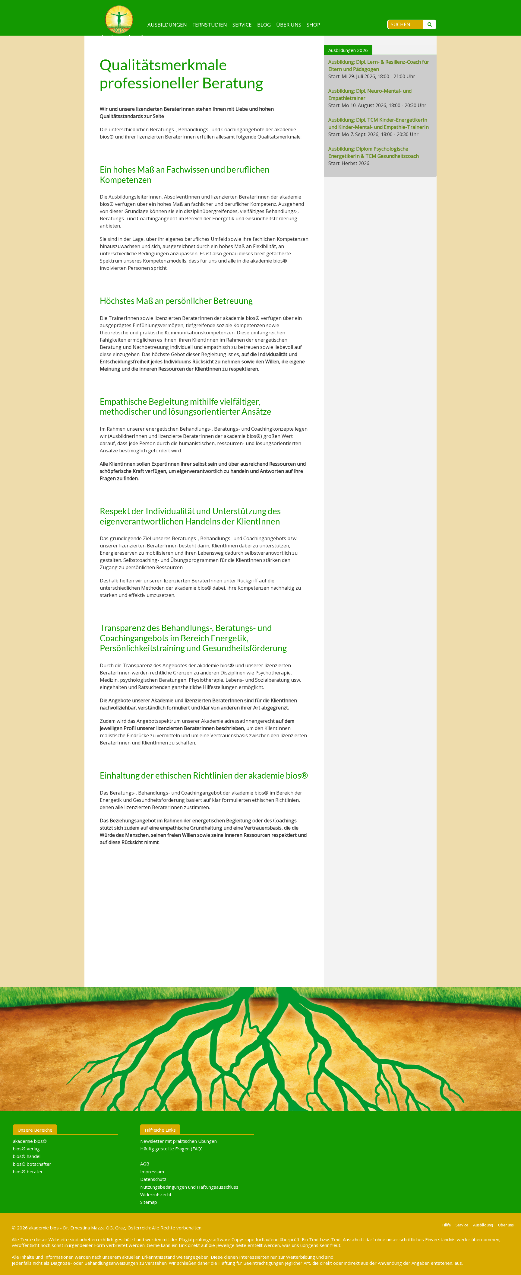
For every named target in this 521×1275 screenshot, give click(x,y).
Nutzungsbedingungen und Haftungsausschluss (189, 1187)
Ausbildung (483, 1224)
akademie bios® (30, 1141)
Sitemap (148, 1202)
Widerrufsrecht (156, 1194)
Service (242, 24)
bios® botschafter (32, 1164)
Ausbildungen (167, 24)
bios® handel (26, 1156)
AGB (144, 1164)
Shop (313, 24)
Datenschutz (153, 1179)
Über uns (288, 24)
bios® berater (28, 1171)
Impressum (152, 1171)
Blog (264, 24)
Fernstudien (209, 24)
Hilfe (446, 1224)
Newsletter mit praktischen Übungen (178, 1141)
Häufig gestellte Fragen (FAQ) (171, 1149)
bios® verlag (26, 1149)
